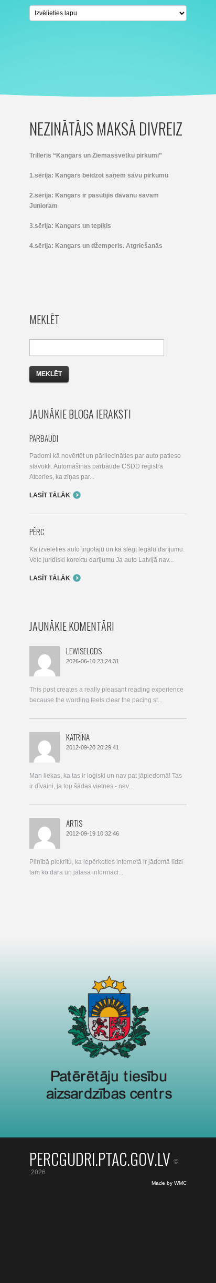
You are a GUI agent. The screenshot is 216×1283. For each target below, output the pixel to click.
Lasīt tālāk (49, 495)
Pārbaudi (43, 438)
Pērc (37, 531)
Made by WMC (169, 1183)
